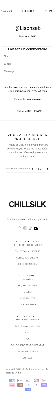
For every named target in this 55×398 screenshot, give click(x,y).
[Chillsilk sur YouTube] (35, 229)
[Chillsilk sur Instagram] (25, 229)
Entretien (27, 292)
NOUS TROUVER (27, 298)
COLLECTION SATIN (27, 264)
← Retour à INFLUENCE (27, 111)
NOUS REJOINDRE (27, 305)
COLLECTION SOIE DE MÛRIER (27, 245)
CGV (27, 332)
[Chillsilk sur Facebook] (19, 229)
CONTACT (27, 358)
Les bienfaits (27, 279)
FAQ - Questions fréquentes (27, 326)
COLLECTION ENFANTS (27, 258)
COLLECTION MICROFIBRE (27, 251)
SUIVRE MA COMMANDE (27, 320)
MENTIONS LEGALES (27, 351)
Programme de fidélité (27, 285)
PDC (28, 339)
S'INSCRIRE (40, 168)
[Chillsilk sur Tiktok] (30, 229)
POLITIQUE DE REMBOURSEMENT (27, 345)
